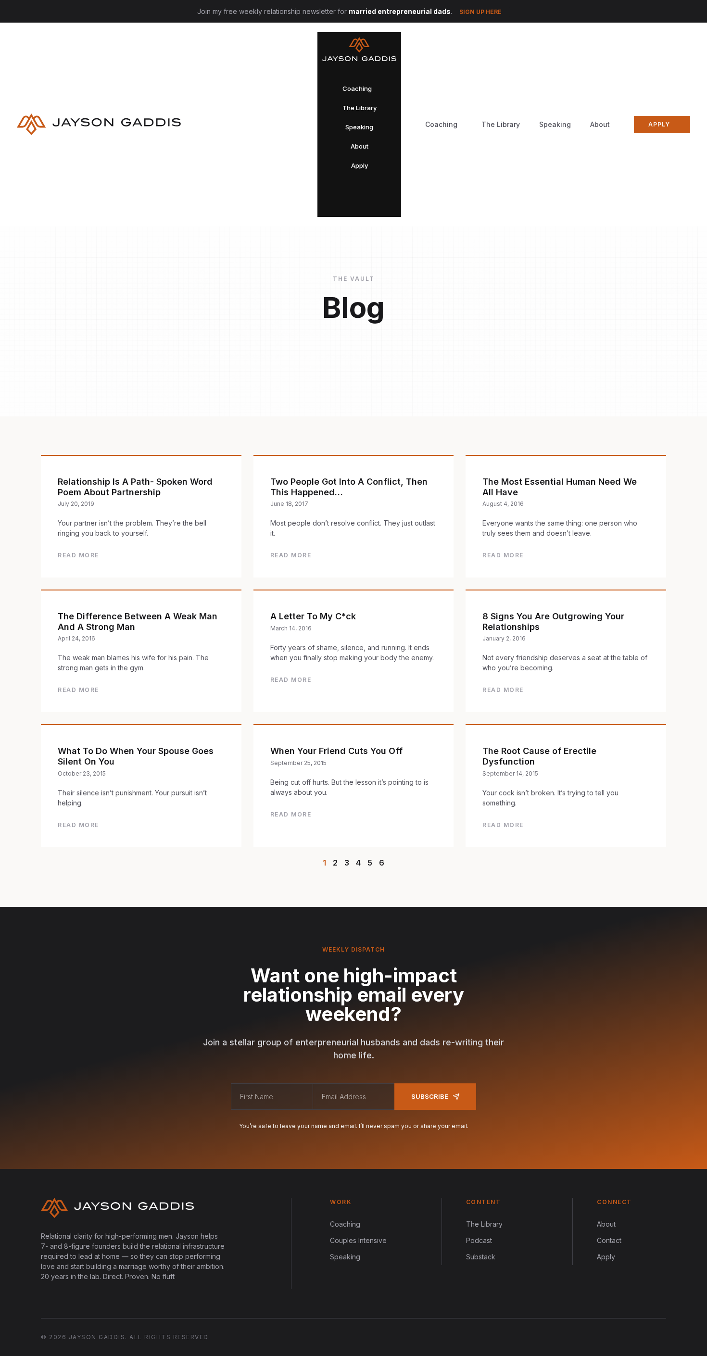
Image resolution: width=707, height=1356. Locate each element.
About (600, 124)
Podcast (479, 1240)
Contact (609, 1240)
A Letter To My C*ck (313, 616)
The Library (500, 124)
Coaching (345, 1224)
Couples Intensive (358, 1240)
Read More (78, 555)
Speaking (555, 124)
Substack (480, 1257)
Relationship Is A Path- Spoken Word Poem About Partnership (135, 487)
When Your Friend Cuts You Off (336, 751)
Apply (606, 1257)
